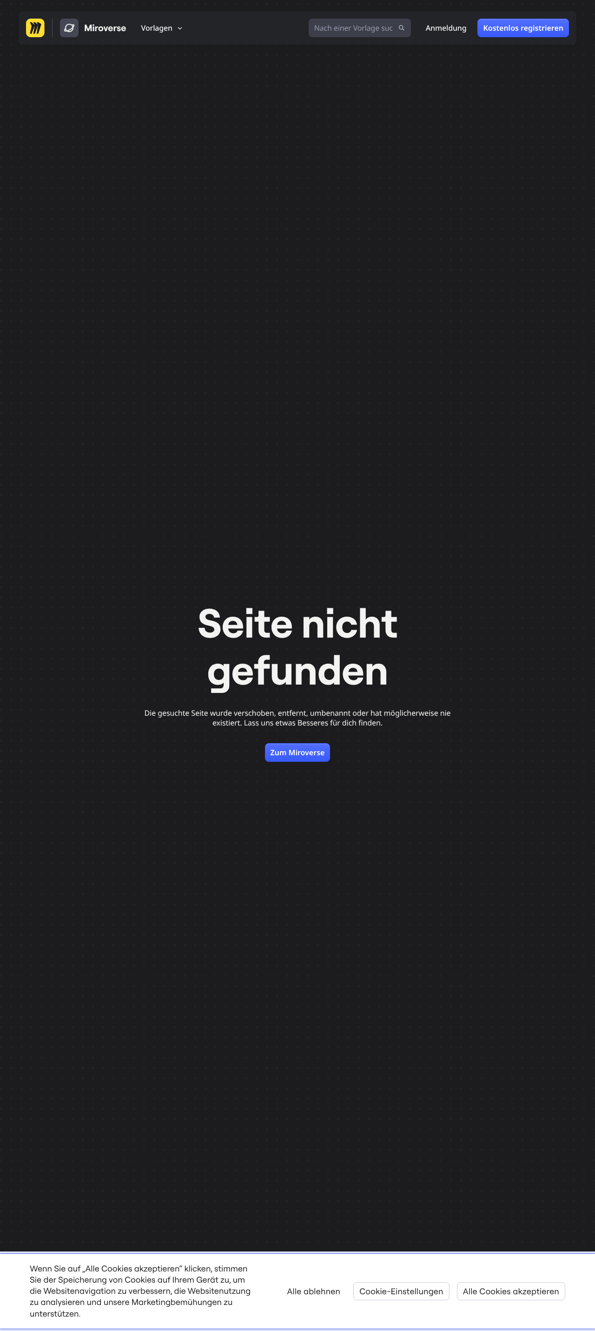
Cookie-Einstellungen (401, 1291)
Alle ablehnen (314, 1291)
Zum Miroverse (298, 752)
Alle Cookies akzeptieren (511, 1291)
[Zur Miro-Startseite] (35, 28)
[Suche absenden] (401, 27)
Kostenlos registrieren (523, 28)
